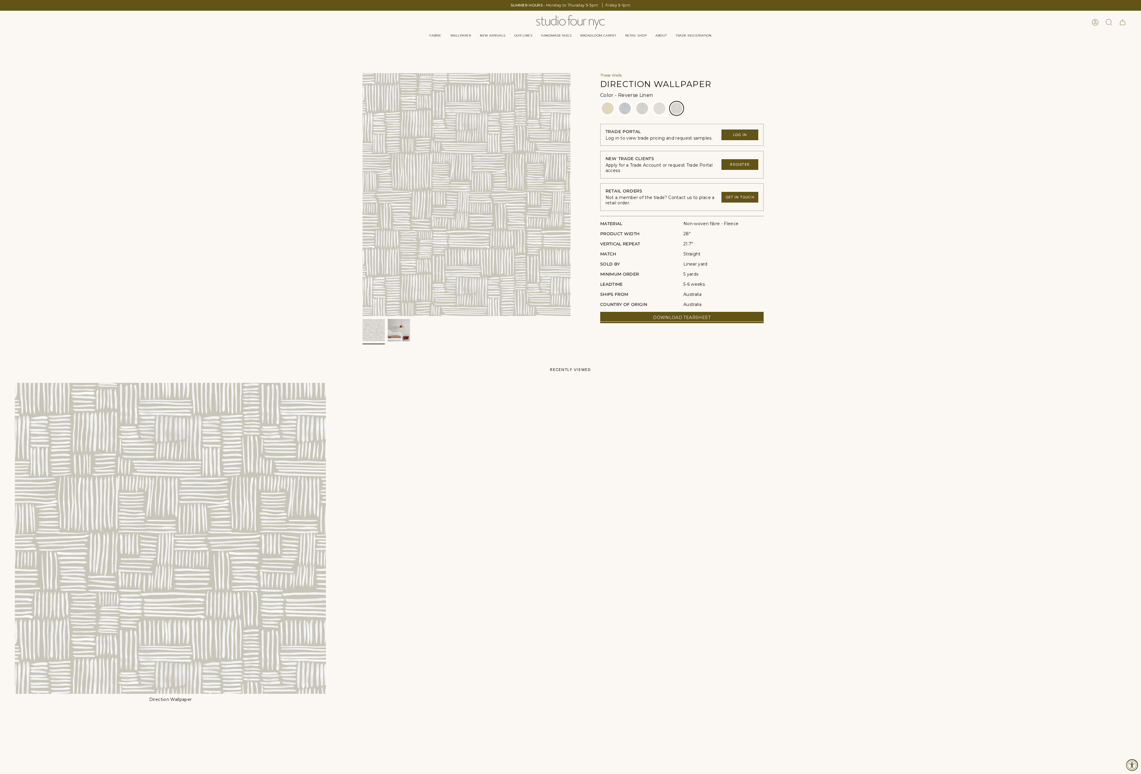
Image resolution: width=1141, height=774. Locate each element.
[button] (435, 35)
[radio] (607, 108)
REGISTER (740, 164)
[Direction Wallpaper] (170, 538)
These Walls (611, 75)
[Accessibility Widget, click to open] (1132, 765)
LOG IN (740, 135)
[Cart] (1122, 22)
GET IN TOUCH (740, 197)
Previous (362, 194)
